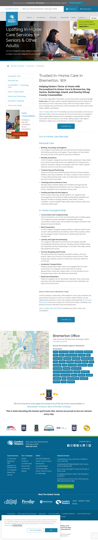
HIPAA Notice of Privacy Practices (27, 513)
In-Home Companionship (52, 210)
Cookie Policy (25, 468)
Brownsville (79, 352)
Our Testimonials (26, 463)
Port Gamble (57, 368)
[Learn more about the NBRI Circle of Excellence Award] (86, 431)
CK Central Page (41, 473)
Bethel (56, 355)
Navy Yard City (76, 368)
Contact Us (81, 17)
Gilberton (56, 381)
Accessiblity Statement (43, 458)
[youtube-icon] (84, 445)
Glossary (10, 475)
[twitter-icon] (81, 445)
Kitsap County (65, 375)
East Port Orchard (73, 378)
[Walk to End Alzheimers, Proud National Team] (61, 429)
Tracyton (62, 362)
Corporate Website (41, 466)
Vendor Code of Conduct (43, 461)
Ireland (75, 500)
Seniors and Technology (17, 96)
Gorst (64, 378)
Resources (53, 17)
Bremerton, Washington (17, 66)
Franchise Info (40, 463)
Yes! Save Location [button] (75, 3)
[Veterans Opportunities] (11, 431)
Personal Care (13, 81)
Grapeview (57, 378)
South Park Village (87, 358)
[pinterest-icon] (77, 445)
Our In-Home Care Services (53, 136)
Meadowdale (82, 365)
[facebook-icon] (68, 445)
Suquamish (76, 358)
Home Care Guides (15, 105)
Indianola (81, 375)
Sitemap (23, 471)
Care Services (41, 17)
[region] (31, 527)
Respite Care (11, 472)
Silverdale (70, 362)
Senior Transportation (16, 92)
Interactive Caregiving (16, 101)
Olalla (90, 365)
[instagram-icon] (71, 445)
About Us (29, 17)
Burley (72, 352)
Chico (55, 352)
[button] (30, 18)
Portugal (74, 503)
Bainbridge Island (71, 355)
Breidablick (88, 352)
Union (55, 362)
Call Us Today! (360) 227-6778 (49, 112)
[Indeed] (87, 445)
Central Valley (64, 352)
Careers (73, 17)
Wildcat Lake (58, 358)
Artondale (82, 355)
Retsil (91, 362)
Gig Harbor (84, 378)
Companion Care (14, 76)
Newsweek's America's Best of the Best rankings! (49, 406)
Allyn (88, 355)
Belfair (62, 355)
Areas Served (65, 17)
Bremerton (71, 381)
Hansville (89, 375)
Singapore (81, 500)
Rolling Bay (57, 365)
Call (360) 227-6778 (11, 9)
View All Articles (65, 486)
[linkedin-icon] (74, 445)
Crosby (64, 381)
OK (51, 530)
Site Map (63, 516)
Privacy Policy (25, 466)
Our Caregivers (11, 470)
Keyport (74, 375)
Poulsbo (85, 362)
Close (95, 18)
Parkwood (67, 368)
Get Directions (86, 9)
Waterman (67, 358)
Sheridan (78, 362)
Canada (87, 500)
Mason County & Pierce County (63, 371)
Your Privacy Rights (42, 468)
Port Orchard (72, 365)
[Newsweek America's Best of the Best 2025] (36, 431)
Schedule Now (19, 134)
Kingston (56, 375)
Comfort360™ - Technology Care (18, 86)
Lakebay (77, 371)
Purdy (64, 365)
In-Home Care (40, 66)
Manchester (85, 371)
